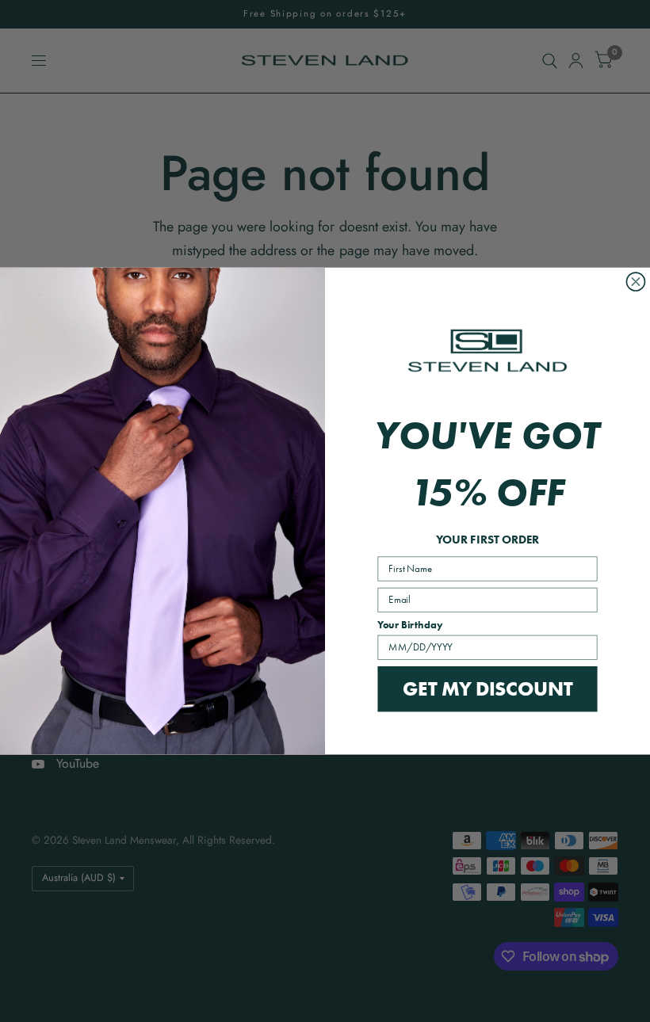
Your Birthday (409, 625)
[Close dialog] (635, 282)
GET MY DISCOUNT (487, 688)
